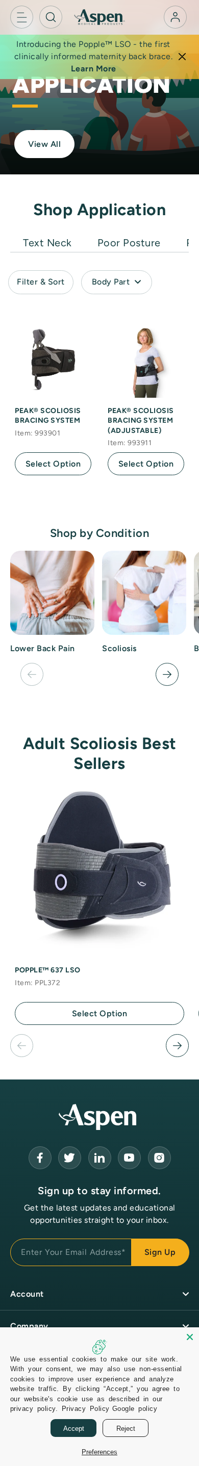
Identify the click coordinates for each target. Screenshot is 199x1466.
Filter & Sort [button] (41, 282)
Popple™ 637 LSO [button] (48, 970)
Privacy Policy (86, 1408)
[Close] (182, 57)
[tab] (47, 240)
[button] (21, 17)
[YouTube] (99, 1157)
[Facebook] (40, 1157)
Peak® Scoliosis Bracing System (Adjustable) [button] (141, 420)
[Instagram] (159, 1157)
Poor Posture (129, 243)
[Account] (175, 17)
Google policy (135, 1408)
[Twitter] (69, 1157)
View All (44, 144)
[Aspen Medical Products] (100, 16)
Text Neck (47, 243)
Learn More (93, 68)
